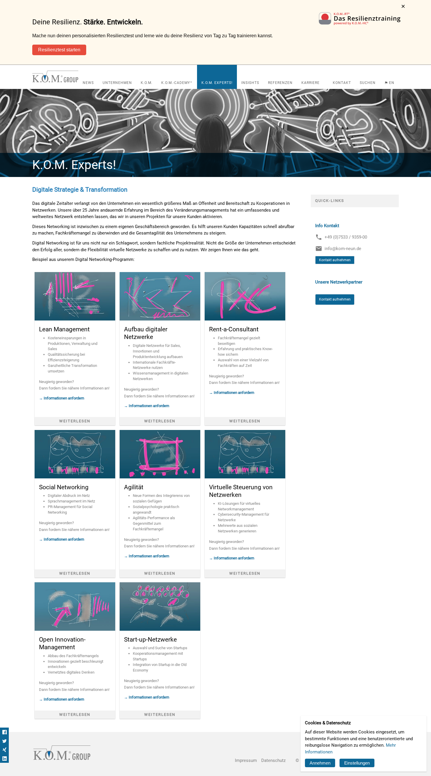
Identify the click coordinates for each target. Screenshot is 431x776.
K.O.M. (146, 83)
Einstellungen (357, 762)
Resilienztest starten (59, 49)
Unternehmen (117, 83)
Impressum (246, 760)
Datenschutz (273, 760)
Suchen (368, 83)
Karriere (310, 83)
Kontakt (342, 83)
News (88, 83)
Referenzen (280, 83)
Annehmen (320, 762)
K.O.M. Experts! (217, 83)
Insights (250, 83)
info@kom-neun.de (343, 248)
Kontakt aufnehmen (335, 260)
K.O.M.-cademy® (177, 83)
